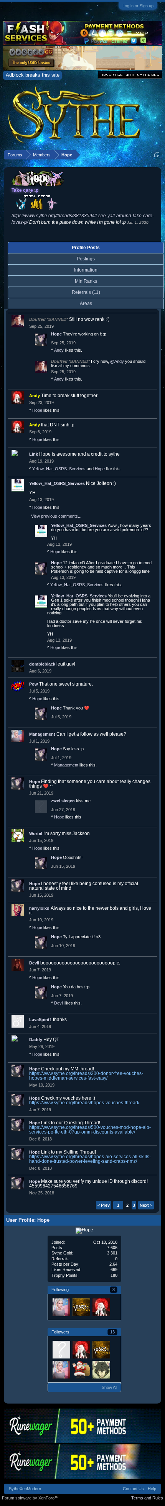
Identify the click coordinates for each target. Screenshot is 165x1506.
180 (114, 1275)
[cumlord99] (61, 1349)
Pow (33, 684)
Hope (56, 334)
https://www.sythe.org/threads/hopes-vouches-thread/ (84, 1102)
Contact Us (133, 1488)
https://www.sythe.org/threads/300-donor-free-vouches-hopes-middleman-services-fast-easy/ (86, 1076)
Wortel (35, 833)
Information (85, 270)
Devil (34, 963)
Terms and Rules (147, 1498)
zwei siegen (63, 800)
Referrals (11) (86, 292)
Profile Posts (86, 247)
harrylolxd (39, 908)
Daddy (35, 1039)
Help (152, 1488)
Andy (59, 350)
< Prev (103, 1205)
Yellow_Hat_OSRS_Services (59, 468)
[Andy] (101, 1307)
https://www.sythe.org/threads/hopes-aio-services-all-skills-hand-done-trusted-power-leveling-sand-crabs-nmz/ (90, 1159)
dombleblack (42, 664)
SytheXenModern (25, 1488)
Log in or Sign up (137, 5)
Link (33, 454)
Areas (86, 303)
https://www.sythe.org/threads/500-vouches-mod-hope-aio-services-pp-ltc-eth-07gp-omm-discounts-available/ (90, 1130)
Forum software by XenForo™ (30, 1498)
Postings (86, 259)
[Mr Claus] (81, 1369)
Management (42, 734)
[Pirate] (81, 1307)
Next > (146, 1205)
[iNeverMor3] (101, 1369)
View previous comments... (56, 516)
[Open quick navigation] (156, 154)
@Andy (117, 361)
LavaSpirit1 (40, 1019)
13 (112, 1332)
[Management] (61, 1307)
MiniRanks (86, 281)
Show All (109, 1387)
